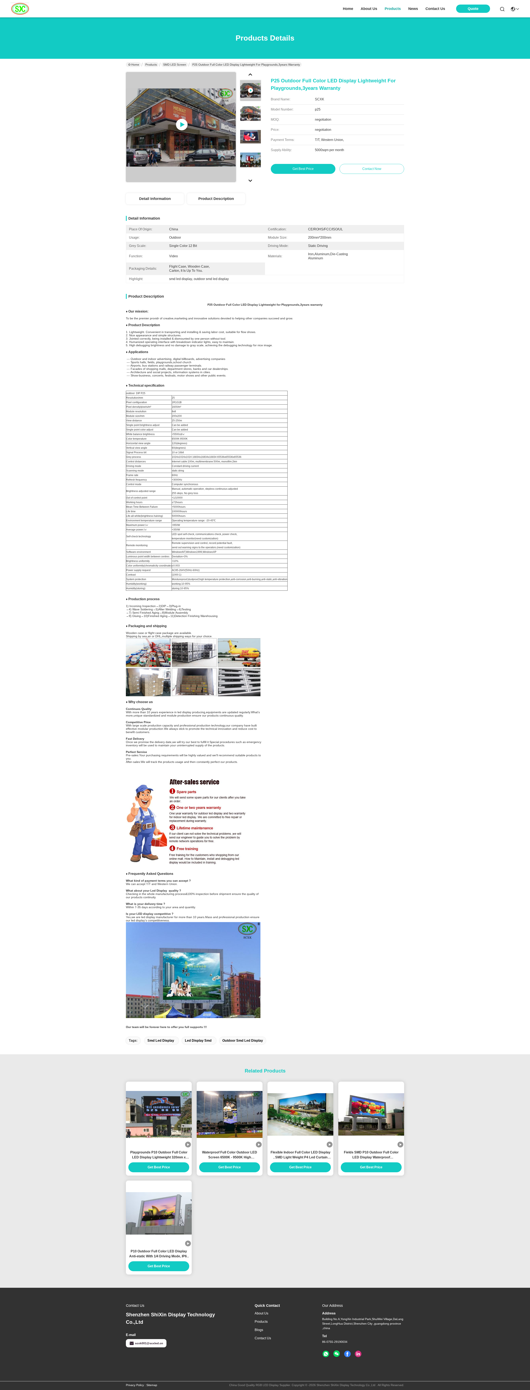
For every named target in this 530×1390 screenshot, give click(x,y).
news (413, 9)
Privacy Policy (135, 1385)
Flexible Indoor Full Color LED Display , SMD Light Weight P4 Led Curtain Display (300, 1155)
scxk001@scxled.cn (149, 1343)
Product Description (216, 199)
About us (261, 1313)
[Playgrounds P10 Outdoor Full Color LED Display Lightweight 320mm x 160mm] (159, 1114)
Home (348, 9)
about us (369, 9)
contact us (435, 9)
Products (151, 64)
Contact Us (263, 1338)
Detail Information (155, 199)
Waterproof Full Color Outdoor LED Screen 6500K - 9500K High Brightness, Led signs (229, 1155)
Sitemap (151, 1385)
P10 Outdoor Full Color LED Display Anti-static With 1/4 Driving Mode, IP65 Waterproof (159, 1254)
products (393, 9)
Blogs (259, 1330)
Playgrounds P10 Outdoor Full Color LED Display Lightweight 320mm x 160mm (158, 1155)
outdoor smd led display (242, 1040)
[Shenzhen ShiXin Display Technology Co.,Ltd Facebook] (347, 1354)
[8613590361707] (326, 1354)
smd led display (160, 1040)
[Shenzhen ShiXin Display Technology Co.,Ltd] (19, 9)
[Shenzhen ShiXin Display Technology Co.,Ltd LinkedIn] (358, 1354)
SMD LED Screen (174, 64)
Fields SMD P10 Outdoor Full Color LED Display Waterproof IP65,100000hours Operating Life (371, 1155)
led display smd (198, 1040)
